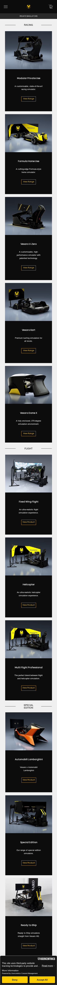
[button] (51, 6)
